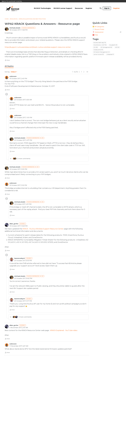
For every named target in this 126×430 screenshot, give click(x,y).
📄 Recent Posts (98, 29)
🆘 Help (95, 35)
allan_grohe (13, 224)
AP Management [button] (106, 47)
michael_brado (14, 28)
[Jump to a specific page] (87, 71)
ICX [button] (96, 47)
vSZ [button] (117, 47)
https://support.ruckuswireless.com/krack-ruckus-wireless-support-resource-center (38, 47)
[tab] (9, 66)
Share (7, 60)
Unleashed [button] (110, 54)
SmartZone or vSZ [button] (100, 45)
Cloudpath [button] (113, 45)
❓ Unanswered (107, 32)
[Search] (100, 8)
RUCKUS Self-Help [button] (100, 42)
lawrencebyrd (19, 258)
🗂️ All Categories (98, 26)
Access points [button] (98, 49)
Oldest (13, 72)
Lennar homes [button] (99, 54)
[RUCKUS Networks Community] (13, 8)
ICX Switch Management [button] (102, 52)
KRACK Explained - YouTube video (63, 330)
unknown (13, 76)
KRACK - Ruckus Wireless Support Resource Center (43, 229)
